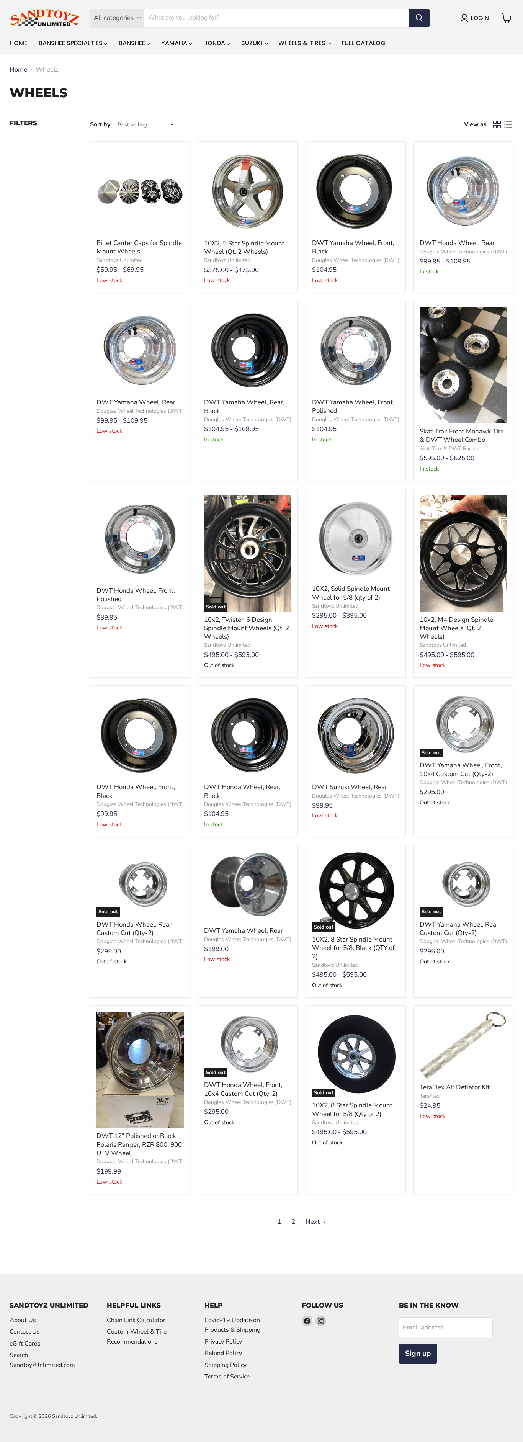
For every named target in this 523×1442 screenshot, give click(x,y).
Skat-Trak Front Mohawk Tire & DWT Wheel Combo (462, 435)
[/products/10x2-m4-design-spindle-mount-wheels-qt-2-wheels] (463, 553)
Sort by (100, 124)
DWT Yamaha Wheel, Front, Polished (353, 406)
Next (313, 1221)
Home (18, 43)
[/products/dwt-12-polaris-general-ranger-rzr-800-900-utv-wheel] (140, 1070)
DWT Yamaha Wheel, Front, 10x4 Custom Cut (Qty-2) (461, 769)
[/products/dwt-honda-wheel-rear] (463, 191)
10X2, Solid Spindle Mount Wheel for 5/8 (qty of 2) (351, 593)
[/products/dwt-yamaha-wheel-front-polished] (355, 350)
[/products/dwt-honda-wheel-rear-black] (247, 735)
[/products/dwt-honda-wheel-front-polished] (140, 539)
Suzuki (252, 43)
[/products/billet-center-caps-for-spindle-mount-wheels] (140, 191)
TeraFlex (430, 1096)
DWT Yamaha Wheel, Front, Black (353, 247)
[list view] (508, 124)
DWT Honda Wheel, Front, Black (135, 791)
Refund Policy (223, 1353)
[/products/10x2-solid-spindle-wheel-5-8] (355, 538)
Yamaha (175, 43)
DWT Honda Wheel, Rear (457, 243)
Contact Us (25, 1332)
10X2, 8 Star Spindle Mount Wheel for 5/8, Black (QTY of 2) (353, 948)
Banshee (133, 43)
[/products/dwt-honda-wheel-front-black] (140, 735)
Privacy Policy (223, 1341)
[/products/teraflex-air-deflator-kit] (463, 1045)
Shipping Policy (225, 1365)
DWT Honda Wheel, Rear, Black (242, 791)
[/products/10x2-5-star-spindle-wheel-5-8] (247, 191)
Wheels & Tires (302, 43)
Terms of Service (227, 1376)
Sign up (418, 1354)
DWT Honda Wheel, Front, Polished (135, 594)
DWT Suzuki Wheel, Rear (349, 787)
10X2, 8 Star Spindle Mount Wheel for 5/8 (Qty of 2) (352, 1109)
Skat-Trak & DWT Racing (449, 448)
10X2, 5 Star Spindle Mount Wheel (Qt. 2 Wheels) (244, 247)
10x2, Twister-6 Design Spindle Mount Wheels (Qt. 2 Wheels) (246, 628)
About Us (23, 1320)
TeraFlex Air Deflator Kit (455, 1087)
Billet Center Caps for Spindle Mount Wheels (139, 247)
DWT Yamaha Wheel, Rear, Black (244, 406)
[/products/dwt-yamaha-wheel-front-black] (355, 191)
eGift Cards (25, 1343)
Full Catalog (364, 43)
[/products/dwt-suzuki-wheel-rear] (355, 735)
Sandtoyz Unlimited (119, 260)
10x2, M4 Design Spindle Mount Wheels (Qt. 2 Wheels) (456, 628)
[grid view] (497, 124)
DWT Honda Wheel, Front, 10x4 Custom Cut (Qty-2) (243, 1089)
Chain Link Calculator (136, 1320)
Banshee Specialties (71, 43)
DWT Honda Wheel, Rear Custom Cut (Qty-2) (134, 928)
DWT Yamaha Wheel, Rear (135, 402)
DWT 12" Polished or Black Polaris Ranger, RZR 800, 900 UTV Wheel (139, 1144)
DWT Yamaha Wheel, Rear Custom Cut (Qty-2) (459, 928)
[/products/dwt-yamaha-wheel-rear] (140, 350)
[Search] (419, 18)
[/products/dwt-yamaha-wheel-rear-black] (247, 350)
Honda (215, 43)
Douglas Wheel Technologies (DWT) (355, 260)
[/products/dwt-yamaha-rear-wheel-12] (247, 887)
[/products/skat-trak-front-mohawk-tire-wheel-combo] (463, 365)
